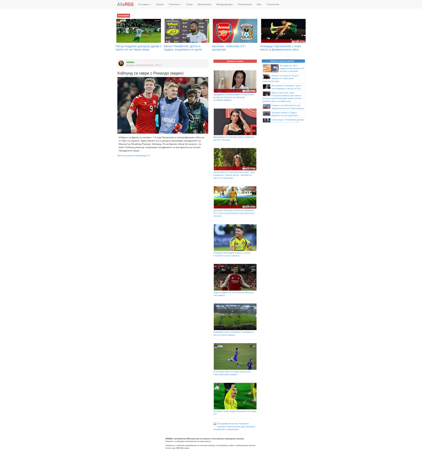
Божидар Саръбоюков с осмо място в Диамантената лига (280, 47)
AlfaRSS (130, 62)
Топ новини (123, 15)
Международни (224, 4)
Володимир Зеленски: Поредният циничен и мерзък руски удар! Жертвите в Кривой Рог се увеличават (234, 426)
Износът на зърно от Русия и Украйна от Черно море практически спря (281, 78)
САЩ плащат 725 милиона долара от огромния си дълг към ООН (287, 121)
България (144, 4)
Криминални (204, 4)
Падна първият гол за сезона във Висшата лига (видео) (233, 293)
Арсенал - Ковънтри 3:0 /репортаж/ (229, 47)
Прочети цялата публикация (132, 155)
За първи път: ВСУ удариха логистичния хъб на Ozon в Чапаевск (292, 68)
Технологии (273, 4)
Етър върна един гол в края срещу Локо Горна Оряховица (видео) (232, 373)
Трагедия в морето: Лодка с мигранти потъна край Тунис (284, 114)
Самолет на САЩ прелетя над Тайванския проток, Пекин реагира (287, 106)
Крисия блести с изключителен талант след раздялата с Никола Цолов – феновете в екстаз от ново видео (234, 175)
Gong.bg (130, 65)
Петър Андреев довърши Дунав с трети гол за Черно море (139, 47)
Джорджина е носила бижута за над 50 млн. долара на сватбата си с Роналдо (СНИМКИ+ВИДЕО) (234, 97)
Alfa (125, 4)
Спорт (189, 4)
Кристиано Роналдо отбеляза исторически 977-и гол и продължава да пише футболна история (233, 213)
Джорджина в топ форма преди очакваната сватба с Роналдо (233, 138)
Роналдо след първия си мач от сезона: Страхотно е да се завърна (232, 254)
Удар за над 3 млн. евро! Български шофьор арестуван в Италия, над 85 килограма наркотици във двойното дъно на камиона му (282, 96)
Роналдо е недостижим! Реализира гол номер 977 (234, 412)
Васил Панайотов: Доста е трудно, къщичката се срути (183, 47)
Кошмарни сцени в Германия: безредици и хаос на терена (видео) (233, 333)
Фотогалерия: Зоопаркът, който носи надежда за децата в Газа (286, 87)
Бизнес (160, 4)
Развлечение (245, 4)
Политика (174, 4)
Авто (259, 4)
